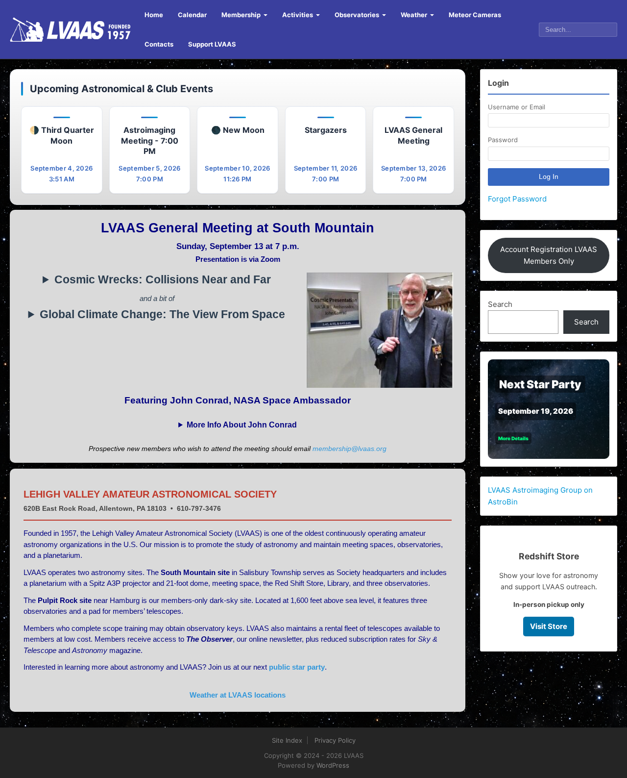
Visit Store (548, 626)
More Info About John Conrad (242, 425)
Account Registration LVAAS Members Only (548, 255)
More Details (513, 438)
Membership (241, 15)
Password (503, 140)
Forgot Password (517, 198)
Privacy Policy (335, 740)
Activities (297, 15)
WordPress (332, 765)
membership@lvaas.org (349, 448)
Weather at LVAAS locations (238, 695)
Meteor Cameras (475, 15)
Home (154, 15)
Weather (414, 15)
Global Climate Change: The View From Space (162, 314)
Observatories (357, 15)
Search (500, 304)
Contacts (159, 44)
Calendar (192, 15)
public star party (297, 667)
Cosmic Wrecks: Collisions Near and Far (162, 280)
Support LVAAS (212, 44)
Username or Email (516, 107)
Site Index (287, 740)
